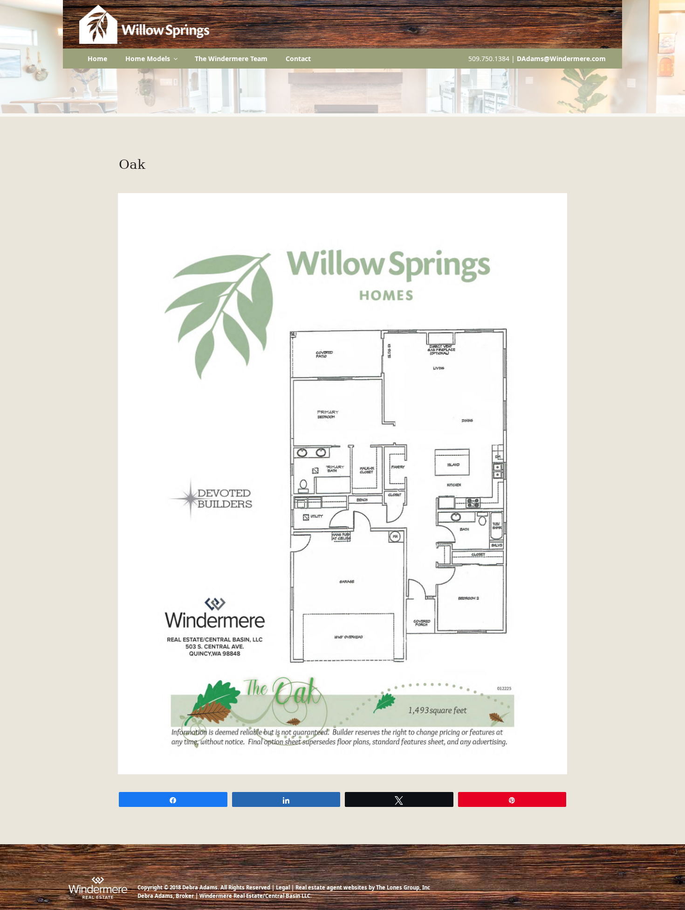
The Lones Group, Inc (403, 887)
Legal (283, 887)
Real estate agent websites (331, 887)
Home (97, 58)
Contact (298, 58)
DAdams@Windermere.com (561, 58)
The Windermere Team (231, 58)
